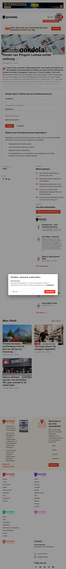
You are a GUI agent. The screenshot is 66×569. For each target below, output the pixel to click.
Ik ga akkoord (50, 291)
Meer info (15, 291)
